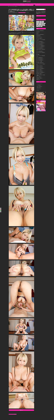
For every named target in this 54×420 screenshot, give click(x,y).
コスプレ (40, 23)
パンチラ (37, 24)
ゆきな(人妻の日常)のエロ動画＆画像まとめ (41, 49)
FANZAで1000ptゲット (39, 87)
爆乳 (39, 26)
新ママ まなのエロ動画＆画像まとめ (40, 68)
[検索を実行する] (45, 9)
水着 (44, 25)
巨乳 (42, 25)
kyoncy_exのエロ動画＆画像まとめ (40, 34)
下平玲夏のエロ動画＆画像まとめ (40, 62)
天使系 (41, 25)
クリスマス (37, 23)
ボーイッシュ (40, 24)
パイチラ (44, 23)
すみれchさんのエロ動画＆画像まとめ (40, 42)
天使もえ (39, 25)
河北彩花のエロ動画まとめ (39, 73)
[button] (0, 208)
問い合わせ (38, 90)
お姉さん (40, 21)
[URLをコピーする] (0, 211)
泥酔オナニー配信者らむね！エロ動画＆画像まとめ (41, 75)
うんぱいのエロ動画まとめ (39, 38)
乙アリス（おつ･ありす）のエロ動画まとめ (22, 12)
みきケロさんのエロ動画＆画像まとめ (40, 46)
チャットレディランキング (39, 83)
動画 (36, 25)
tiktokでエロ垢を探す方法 (39, 86)
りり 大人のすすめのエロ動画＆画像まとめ (41, 52)
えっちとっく (37, 21)
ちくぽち (43, 21)
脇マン (41, 26)
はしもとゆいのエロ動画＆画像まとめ (40, 45)
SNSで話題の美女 (39, 35)
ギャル (43, 22)
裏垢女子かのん (38, 79)
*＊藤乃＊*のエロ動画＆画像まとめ (40, 30)
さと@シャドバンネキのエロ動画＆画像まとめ (41, 40)
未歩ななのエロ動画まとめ (39, 69)
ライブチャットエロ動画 (39, 61)
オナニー (41, 22)
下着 (42, 24)
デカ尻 (42, 23)
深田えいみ (37, 26)
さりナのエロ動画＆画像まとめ (40, 41)
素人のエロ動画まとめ (39, 76)
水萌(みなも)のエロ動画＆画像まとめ (40, 72)
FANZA (37, 33)
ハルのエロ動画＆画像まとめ (40, 57)
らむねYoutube (37, 22)
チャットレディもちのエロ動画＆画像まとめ (41, 56)
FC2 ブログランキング (38, 17)
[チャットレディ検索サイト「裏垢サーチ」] (27, 1)
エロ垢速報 (38, 54)
